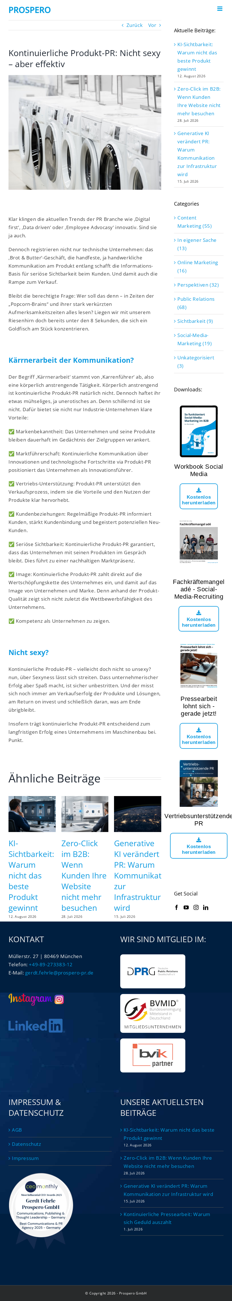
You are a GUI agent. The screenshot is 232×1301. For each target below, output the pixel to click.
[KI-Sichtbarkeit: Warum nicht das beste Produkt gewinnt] (32, 799)
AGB (17, 1130)
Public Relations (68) (196, 303)
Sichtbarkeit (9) (195, 321)
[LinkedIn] (206, 907)
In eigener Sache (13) (197, 244)
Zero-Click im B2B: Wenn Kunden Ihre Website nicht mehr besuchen (84, 875)
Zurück (134, 25)
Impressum (25, 1158)
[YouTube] (186, 907)
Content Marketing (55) (194, 221)
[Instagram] (196, 907)
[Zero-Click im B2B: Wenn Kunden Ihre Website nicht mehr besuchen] (85, 799)
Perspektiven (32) (198, 284)
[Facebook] (176, 907)
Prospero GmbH (133, 1293)
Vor (152, 25)
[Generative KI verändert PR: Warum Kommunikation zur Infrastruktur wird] (137, 799)
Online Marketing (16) (197, 266)
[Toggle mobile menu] (220, 9)
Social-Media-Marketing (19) (194, 339)
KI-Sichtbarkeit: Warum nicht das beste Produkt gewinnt (31, 875)
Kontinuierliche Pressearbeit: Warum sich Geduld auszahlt (167, 1218)
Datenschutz (26, 1144)
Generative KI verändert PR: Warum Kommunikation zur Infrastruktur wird (143, 875)
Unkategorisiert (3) (195, 361)
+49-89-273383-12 (51, 964)
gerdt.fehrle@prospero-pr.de (59, 972)
